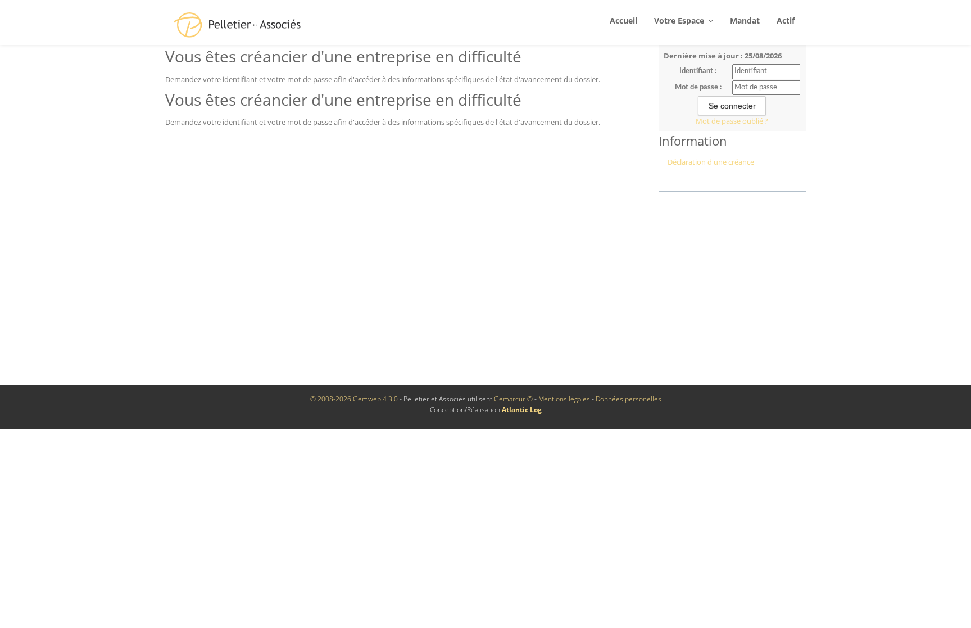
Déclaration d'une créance (711, 162)
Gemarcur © (513, 399)
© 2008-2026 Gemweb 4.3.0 (354, 399)
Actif (786, 20)
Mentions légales (564, 399)
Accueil (623, 20)
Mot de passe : (698, 87)
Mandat (745, 20)
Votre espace (680, 20)
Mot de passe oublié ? (732, 121)
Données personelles (628, 399)
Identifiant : (697, 71)
